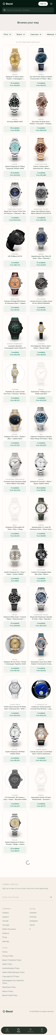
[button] (43, 4)
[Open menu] (51, 3)
